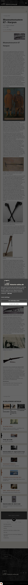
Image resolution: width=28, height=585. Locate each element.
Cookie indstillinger (5, 297)
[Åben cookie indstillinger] (1, 583)
